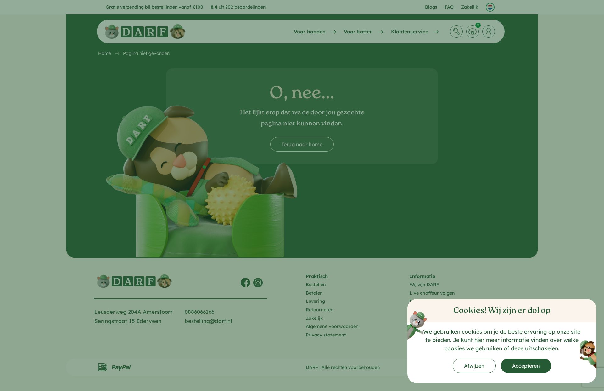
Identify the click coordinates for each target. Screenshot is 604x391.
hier (479, 339)
